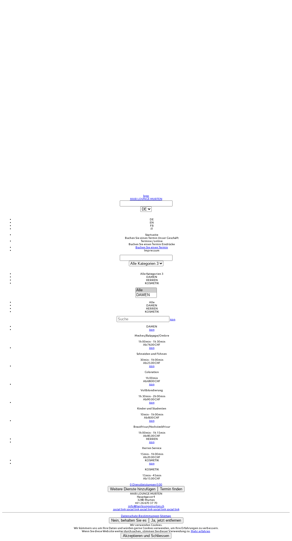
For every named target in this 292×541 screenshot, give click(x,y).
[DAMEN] (146, 295)
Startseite (151, 234)
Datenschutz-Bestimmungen (140, 515)
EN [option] (152, 222)
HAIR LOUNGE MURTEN (146, 198)
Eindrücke (168, 244)
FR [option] (152, 225)
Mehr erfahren (200, 531)
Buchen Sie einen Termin (141, 237)
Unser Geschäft (168, 237)
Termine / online (152, 241)
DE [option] (152, 219)
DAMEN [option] (151, 276)
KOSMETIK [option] (152, 283)
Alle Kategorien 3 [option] (151, 273)
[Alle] (146, 290)
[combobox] (146, 215)
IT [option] (152, 228)
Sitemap (165, 515)
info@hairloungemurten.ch (146, 506)
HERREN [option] (152, 280)
